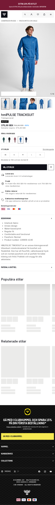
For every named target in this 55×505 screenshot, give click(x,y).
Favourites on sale (28, 21)
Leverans (9, 174)
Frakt (7, 181)
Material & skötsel (8, 267)
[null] (4, 14)
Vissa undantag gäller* (14, 427)
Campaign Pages (8, 21)
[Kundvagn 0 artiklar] (44, 14)
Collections (7, 461)
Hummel (4, 446)
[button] (31, 14)
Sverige (8, 471)
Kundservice (7, 454)
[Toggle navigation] (25, 14)
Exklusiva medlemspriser (16, 199)
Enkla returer (11, 191)
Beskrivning (6, 218)
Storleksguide (48, 149)
